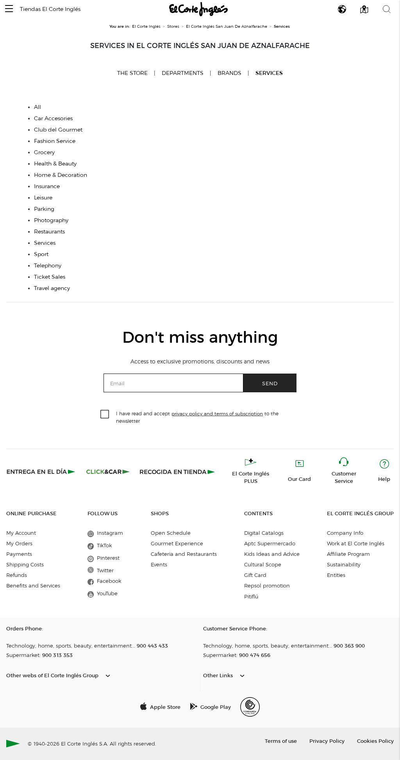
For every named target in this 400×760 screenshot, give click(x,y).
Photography (51, 220)
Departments (183, 73)
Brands (229, 73)
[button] (9, 9)
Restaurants (49, 231)
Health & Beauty (55, 163)
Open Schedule (171, 533)
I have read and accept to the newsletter (197, 417)
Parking (44, 209)
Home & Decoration (60, 175)
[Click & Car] (108, 471)
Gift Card (255, 575)
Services (269, 73)
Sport (41, 254)
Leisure (43, 197)
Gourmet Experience (177, 543)
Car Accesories (53, 118)
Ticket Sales (49, 277)
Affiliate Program (348, 554)
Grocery (44, 152)
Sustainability (344, 564)
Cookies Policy (375, 740)
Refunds (16, 575)
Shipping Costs (25, 564)
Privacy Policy (327, 740)
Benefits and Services (33, 585)
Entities (336, 575)
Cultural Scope (262, 564)
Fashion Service (54, 141)
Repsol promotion (267, 585)
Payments (19, 554)
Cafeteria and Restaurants (184, 554)
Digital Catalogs (264, 533)
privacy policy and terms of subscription (217, 413)
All (37, 107)
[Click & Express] (41, 471)
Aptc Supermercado (269, 543)
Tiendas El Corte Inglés (50, 9)
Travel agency (52, 288)
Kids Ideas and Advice (272, 554)
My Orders (19, 543)
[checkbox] (105, 414)
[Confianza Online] (250, 707)
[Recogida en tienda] (177, 471)
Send (270, 383)
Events (159, 564)
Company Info (345, 533)
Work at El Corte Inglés (355, 543)
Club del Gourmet (58, 129)
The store (132, 73)
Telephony (47, 265)
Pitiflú (251, 596)
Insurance (47, 186)
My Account (21, 533)
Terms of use (281, 740)
